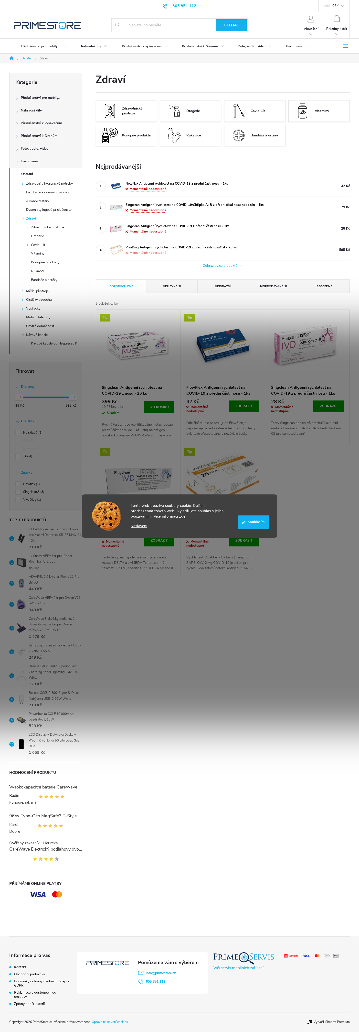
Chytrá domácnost (40, 326)
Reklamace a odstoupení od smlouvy (35, 994)
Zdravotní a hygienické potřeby (49, 183)
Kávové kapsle (37, 335)
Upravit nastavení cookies (110, 1022)
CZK (335, 6)
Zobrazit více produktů (220, 266)
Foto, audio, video (34, 148)
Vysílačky (33, 308)
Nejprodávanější (273, 286)
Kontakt (20, 967)
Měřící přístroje (37, 291)
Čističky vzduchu (39, 299)
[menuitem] (39, 46)
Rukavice (38, 271)
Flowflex (31, 484)
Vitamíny (37, 253)
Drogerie (37, 236)
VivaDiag (31, 500)
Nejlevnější (172, 286)
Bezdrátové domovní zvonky (47, 192)
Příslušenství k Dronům (39, 135)
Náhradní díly (31, 110)
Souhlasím (256, 522)
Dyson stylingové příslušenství (49, 209)
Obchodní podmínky (29, 974)
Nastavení (139, 526)
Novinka (30, 448)
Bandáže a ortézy (44, 279)
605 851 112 (155, 981)
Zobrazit (244, 406)
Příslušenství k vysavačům (41, 123)
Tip (27, 456)
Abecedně (324, 286)
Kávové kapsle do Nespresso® (54, 343)
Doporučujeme (121, 286)
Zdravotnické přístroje (47, 227)
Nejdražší (223, 286)
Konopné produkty (45, 262)
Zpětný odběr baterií (29, 1003)
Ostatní (27, 174)
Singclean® (33, 492)
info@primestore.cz (161, 973)
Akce (28, 440)
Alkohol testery (37, 201)
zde (182, 516)
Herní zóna (29, 161)
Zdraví (31, 218)
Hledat (231, 25)
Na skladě (32, 433)
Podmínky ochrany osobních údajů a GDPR (41, 983)
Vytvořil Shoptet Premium (332, 1022)
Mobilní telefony (38, 317)
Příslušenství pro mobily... (40, 97)
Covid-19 (38, 245)
